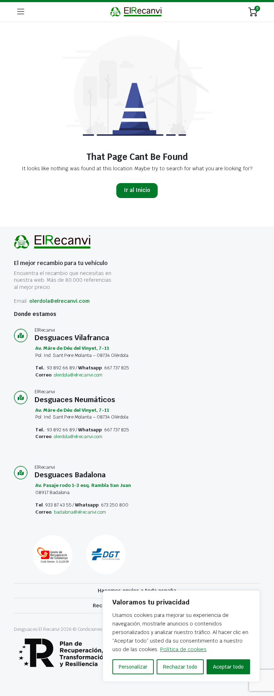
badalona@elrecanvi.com (80, 512)
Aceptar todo (228, 667)
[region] (181, 636)
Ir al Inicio (137, 190)
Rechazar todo (180, 667)
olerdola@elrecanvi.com (59, 301)
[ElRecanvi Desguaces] (136, 11)
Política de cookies (183, 649)
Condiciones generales (100, 629)
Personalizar (133, 667)
